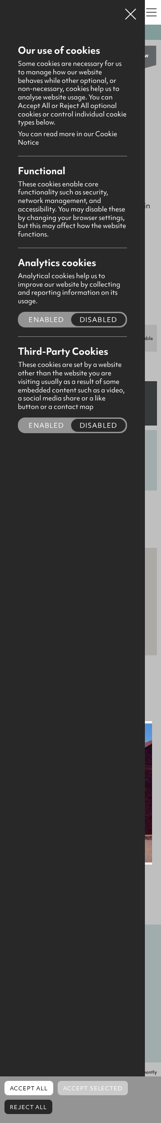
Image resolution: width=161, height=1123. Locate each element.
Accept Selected (93, 1088)
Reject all (28, 1107)
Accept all (29, 1088)
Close (130, 11)
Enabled (46, 319)
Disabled (98, 319)
